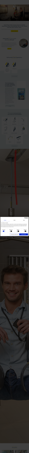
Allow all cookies (23, 234)
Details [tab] (14, 220)
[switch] (11, 231)
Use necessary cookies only (14, 234)
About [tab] (24, 220)
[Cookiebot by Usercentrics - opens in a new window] (25, 218)
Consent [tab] (5, 220)
